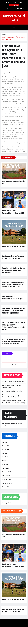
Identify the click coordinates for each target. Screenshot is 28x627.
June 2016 (5, 457)
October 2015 (6, 487)
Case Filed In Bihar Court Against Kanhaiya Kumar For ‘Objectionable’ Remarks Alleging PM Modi (13, 326)
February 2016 (6, 472)
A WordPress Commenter (9, 423)
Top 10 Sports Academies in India (13, 246)
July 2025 (4, 442)
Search (7, 353)
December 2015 (6, 479)
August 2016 (5, 449)
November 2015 (7, 483)
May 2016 (5, 461)
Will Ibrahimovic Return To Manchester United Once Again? (13, 297)
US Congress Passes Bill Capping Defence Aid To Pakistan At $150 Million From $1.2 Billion (13, 310)
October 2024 (6, 446)
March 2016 (5, 468)
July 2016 (4, 453)
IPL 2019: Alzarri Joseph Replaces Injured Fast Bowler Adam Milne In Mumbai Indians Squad (13, 341)
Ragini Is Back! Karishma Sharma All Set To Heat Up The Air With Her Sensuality (13, 270)
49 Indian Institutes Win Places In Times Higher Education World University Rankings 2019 (13, 284)
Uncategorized (6, 503)
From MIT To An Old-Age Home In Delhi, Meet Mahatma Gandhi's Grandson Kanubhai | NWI (13, 37)
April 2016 (5, 464)
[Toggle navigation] (14, 27)
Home (4, 34)
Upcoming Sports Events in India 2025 (13, 182)
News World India (14, 17)
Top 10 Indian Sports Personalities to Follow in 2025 (13, 212)
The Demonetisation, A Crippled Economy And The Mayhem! (13, 257)
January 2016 (6, 475)
